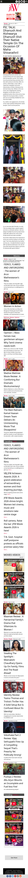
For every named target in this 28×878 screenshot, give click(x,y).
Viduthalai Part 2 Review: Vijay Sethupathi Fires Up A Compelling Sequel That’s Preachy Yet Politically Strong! (14, 745)
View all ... (22, 557)
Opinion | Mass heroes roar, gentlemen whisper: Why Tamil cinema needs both (14, 339)
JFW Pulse (6, 317)
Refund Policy (19, 871)
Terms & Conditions (17, 870)
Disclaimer (8, 871)
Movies (6, 23)
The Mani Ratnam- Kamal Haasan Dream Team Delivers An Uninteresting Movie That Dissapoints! (13, 419)
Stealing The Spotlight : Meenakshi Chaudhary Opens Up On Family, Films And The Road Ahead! (14, 663)
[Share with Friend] (18, 876)
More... (10, 469)
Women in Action (12, 306)
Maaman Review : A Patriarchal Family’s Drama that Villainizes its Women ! (13, 623)
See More (14, 858)
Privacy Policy (13, 871)
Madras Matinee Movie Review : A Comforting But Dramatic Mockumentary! (12, 380)
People (10, 639)
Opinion (17, 317)
